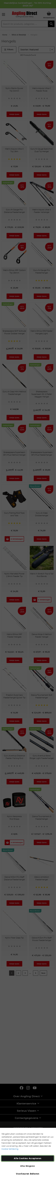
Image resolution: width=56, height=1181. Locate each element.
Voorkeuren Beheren (27, 1173)
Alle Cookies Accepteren (27, 1158)
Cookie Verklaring (9, 1149)
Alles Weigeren (27, 1166)
